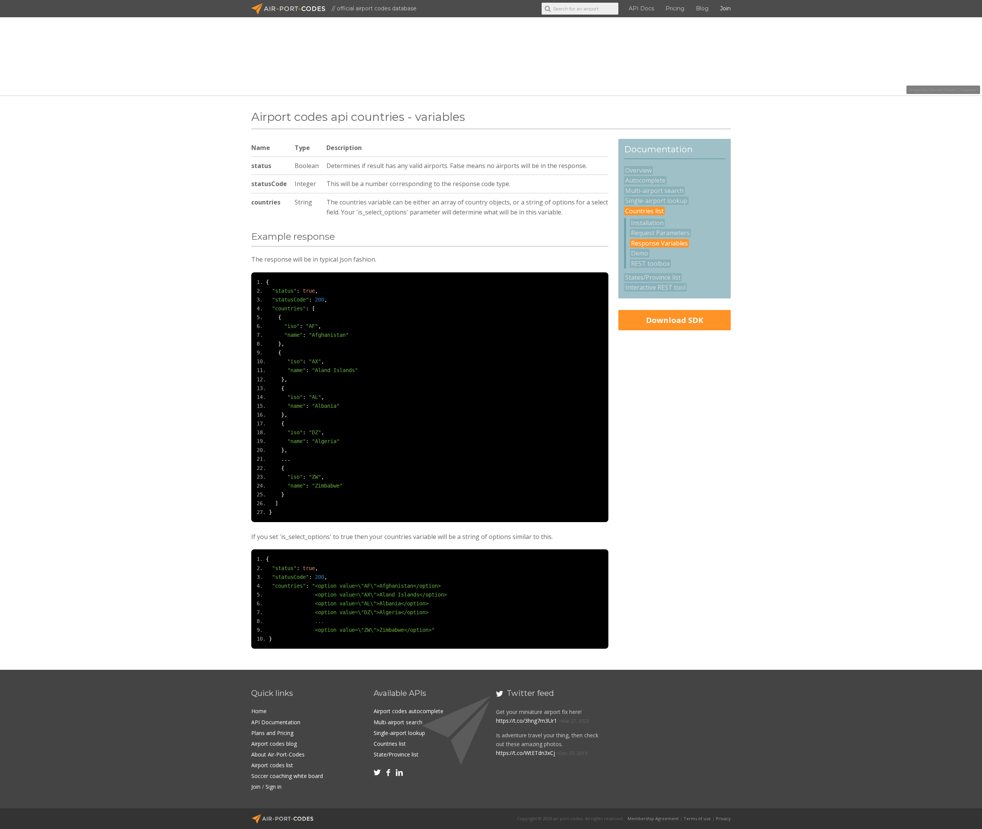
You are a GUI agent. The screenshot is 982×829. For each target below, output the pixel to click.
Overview (638, 170)
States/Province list (652, 277)
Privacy (723, 818)
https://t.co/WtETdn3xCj (525, 752)
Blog (702, 8)
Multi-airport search (654, 190)
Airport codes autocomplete (408, 711)
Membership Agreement (653, 818)
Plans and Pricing (272, 733)
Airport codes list (272, 765)
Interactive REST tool (655, 287)
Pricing (675, 8)
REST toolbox (650, 263)
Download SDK (674, 320)
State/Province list (396, 754)
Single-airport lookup (656, 200)
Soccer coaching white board (287, 776)
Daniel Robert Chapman (953, 89)
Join (725, 8)
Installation (647, 223)
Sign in (273, 786)
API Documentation (275, 722)
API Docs (641, 8)
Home (259, 711)
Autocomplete (645, 180)
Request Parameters (660, 233)
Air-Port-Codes (291, 9)
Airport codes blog (274, 743)
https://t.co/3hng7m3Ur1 (526, 720)
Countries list (644, 211)
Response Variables (659, 243)
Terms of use (697, 818)
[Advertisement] (674, 457)
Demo (639, 253)
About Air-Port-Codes (278, 754)
